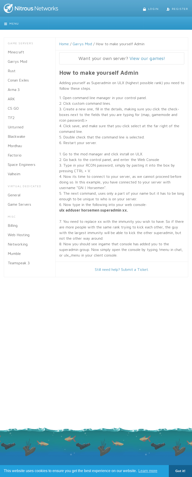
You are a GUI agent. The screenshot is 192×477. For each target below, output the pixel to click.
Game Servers (19, 204)
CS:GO (13, 108)
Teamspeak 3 (19, 263)
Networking (18, 244)
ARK (11, 99)
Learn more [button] (147, 471)
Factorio (15, 155)
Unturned (15, 127)
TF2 (11, 118)
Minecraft (16, 52)
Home (64, 44)
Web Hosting (19, 235)
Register (180, 9)
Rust (11, 71)
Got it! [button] (180, 471)
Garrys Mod (17, 61)
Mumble (14, 253)
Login (153, 9)
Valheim (14, 174)
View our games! (147, 58)
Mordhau (15, 146)
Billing (13, 225)
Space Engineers (21, 164)
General (14, 195)
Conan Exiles (18, 80)
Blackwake (16, 136)
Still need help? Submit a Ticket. (122, 269)
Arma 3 (14, 89)
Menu (14, 23)
